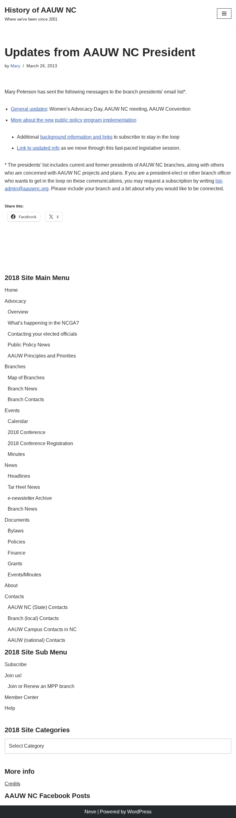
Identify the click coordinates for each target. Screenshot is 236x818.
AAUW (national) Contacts (36, 640)
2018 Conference (26, 432)
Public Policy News (29, 344)
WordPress (139, 811)
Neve (90, 811)
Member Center (21, 697)
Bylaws (16, 530)
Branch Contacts (26, 399)
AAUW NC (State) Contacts (38, 607)
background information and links (76, 137)
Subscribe (16, 664)
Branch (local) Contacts (33, 618)
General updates (29, 109)
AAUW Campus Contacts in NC (42, 629)
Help (10, 708)
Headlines (19, 476)
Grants (15, 563)
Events (12, 410)
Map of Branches (26, 377)
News (11, 465)
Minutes (16, 454)
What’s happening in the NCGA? (43, 323)
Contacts (14, 596)
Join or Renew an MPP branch (41, 686)
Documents (17, 520)
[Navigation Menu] (224, 13)
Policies (16, 541)
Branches (15, 366)
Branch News (22, 388)
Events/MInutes (24, 574)
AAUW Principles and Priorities (42, 355)
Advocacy (15, 301)
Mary (15, 65)
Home (11, 290)
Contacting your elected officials (42, 334)
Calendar (18, 421)
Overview (18, 311)
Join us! (13, 675)
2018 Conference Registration (40, 443)
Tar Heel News (24, 487)
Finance (17, 552)
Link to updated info (38, 148)
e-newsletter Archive (30, 498)
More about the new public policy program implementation (73, 120)
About (11, 585)
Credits (12, 783)
